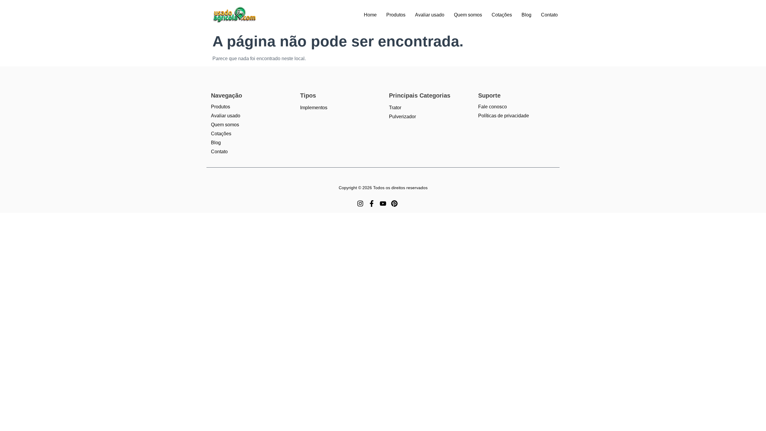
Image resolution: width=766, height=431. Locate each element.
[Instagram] (360, 203)
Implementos (313, 107)
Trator (395, 107)
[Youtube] (383, 203)
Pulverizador (402, 116)
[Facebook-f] (371, 203)
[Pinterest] (394, 203)
